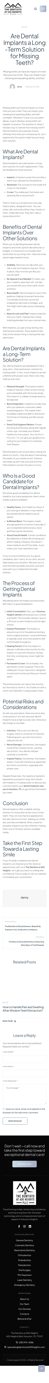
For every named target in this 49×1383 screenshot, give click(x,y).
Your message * (10, 1081)
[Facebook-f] (19, 1226)
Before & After (24, 1318)
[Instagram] (24, 1226)
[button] (41, 1368)
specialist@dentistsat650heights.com (26, 1347)
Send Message (15, 1121)
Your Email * (9, 1066)
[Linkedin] (30, 1226)
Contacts (24, 1313)
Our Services (24, 1309)
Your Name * (9, 1052)
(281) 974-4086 (26, 1342)
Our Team (24, 1304)
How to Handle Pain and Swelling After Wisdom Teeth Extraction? (23, 1008)
